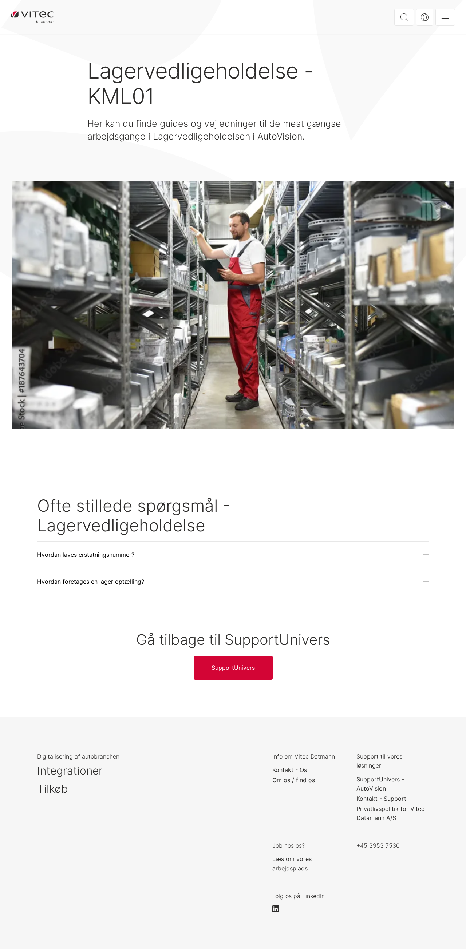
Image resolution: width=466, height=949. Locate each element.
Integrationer (70, 770)
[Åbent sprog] (424, 17)
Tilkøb (52, 788)
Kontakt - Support (381, 798)
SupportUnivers (233, 667)
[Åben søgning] (404, 17)
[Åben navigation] (445, 17)
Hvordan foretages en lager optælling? (90, 581)
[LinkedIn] (278, 908)
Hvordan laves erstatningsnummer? (85, 554)
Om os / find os (293, 780)
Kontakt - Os (289, 769)
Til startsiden (32, 17)
